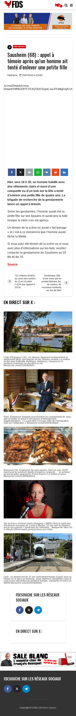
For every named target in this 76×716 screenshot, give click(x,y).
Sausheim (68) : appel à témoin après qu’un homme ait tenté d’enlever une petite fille (37, 61)
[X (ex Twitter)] (29, 610)
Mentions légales (47, 707)
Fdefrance (12, 75)
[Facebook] (20, 610)
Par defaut (19, 47)
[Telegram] (38, 610)
